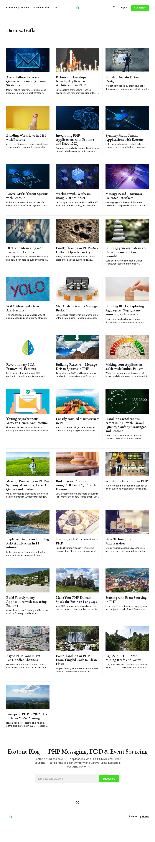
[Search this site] (114, 7)
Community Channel (17, 7)
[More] (55, 7)
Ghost (145, 816)
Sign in (124, 7)
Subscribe (140, 7)
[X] (77, 802)
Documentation (41, 7)
